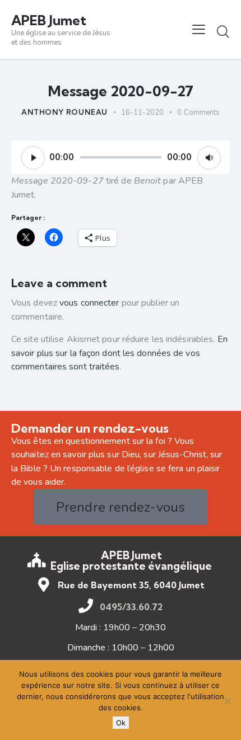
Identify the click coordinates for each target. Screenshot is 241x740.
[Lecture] (33, 158)
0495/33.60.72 (131, 606)
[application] (120, 157)
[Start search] (223, 31)
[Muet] (209, 158)
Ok (121, 722)
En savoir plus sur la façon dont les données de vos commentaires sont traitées (119, 353)
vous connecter (89, 303)
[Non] (227, 700)
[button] (198, 29)
